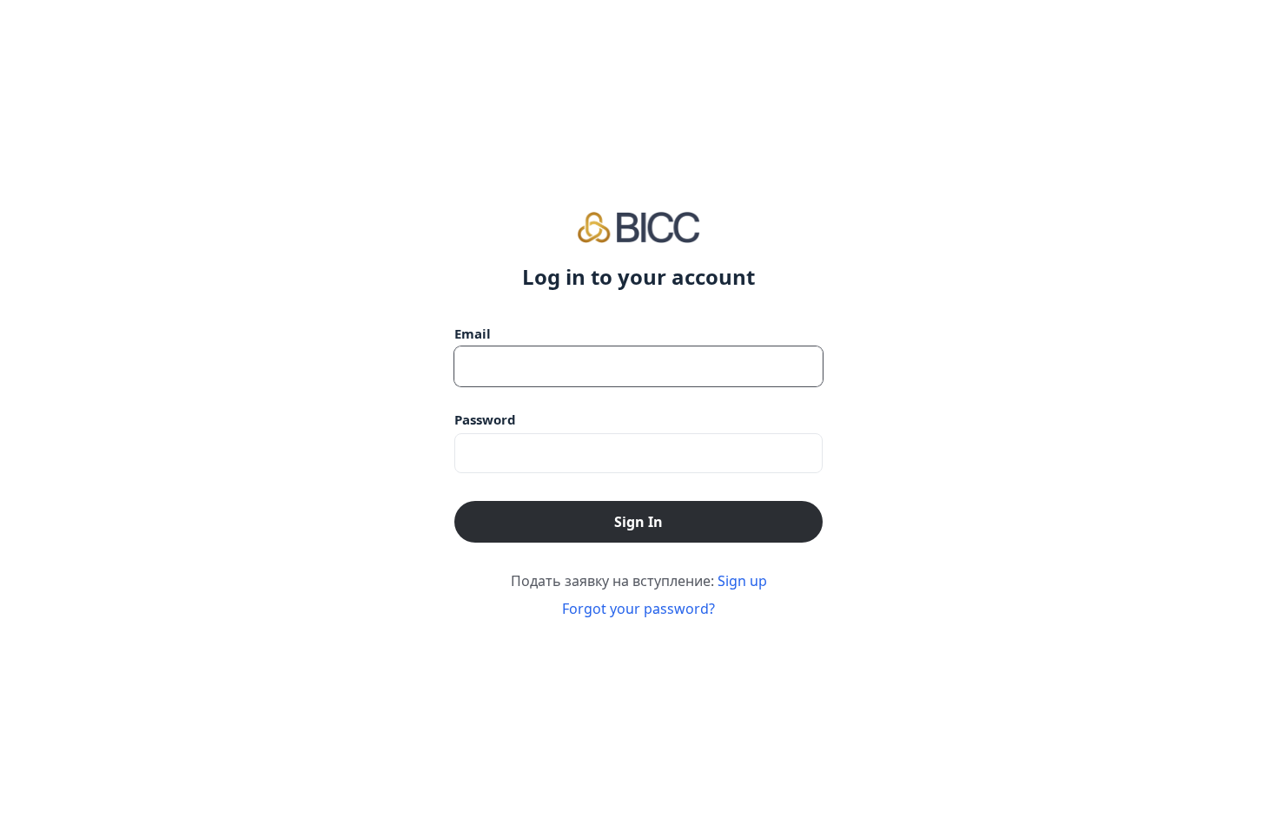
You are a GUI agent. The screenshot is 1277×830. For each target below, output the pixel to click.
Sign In (638, 521)
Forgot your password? (638, 608)
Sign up (742, 580)
